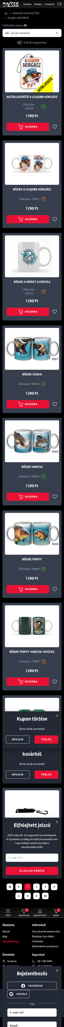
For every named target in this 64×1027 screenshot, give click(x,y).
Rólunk (6, 931)
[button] (18, 993)
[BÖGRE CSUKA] (32, 349)
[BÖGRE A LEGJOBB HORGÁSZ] (32, 164)
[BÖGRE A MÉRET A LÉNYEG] (32, 256)
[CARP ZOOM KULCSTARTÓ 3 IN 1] (32, 811)
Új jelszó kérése (32, 871)
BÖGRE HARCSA (32, 467)
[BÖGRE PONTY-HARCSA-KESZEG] (32, 626)
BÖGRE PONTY (32, 559)
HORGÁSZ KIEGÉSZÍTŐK (25, 13)
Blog (4, 936)
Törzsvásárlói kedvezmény (46, 931)
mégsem (17, 774)
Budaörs (38, 4)
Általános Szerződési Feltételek (43, 939)
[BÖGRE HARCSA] (32, 441)
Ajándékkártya (10, 941)
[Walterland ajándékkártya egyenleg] (60, 4)
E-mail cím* (17, 1012)
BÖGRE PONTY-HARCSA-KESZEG (32, 652)
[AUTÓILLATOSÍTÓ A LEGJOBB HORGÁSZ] (32, 71)
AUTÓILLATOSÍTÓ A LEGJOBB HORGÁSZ (32, 97)
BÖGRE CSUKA (32, 374)
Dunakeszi (49, 4)
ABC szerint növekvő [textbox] (17, 33)
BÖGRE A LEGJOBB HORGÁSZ (32, 189)
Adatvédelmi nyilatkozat (45, 946)
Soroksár (27, 4)
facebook (35, 985)
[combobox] (32, 33)
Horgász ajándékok (18, 17)
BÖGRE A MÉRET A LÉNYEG (32, 282)
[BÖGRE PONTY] (32, 534)
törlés (46, 774)
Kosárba (31, 126)
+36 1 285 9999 (44, 961)
